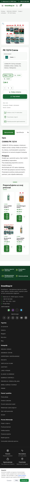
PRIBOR (3, 388)
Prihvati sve (24, 480)
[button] (3, 24)
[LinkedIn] (26, 318)
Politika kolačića (5, 430)
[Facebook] (4, 318)
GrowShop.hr (9, 6)
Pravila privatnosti (6, 427)
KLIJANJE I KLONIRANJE (7, 374)
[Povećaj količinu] (11, 87)
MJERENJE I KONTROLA (7, 377)
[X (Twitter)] (17, 318)
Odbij (16, 480)
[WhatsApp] (9, 310)
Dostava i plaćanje (6, 400)
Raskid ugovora (5, 437)
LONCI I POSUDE (5, 370)
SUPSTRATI (4, 367)
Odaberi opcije (20, 218)
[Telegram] (21, 310)
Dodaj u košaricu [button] (7, 216)
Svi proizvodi (4, 326)
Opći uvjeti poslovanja (7, 411)
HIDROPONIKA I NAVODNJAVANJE (10, 356)
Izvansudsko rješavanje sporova (9, 441)
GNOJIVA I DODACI (12, 11)
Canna (8, 107)
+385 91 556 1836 (7, 299)
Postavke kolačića (6, 434)
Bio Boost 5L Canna (7, 239)
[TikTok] (8, 318)
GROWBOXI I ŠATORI (6, 352)
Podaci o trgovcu (5, 423)
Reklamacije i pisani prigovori (8, 407)
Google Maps (6, 303)
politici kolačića (22, 475)
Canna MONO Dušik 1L (8, 206)
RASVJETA (4, 360)
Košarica (3, 330)
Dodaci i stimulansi (14, 105)
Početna (3, 11)
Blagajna (3, 333)
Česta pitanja (4, 397)
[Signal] (17, 310)
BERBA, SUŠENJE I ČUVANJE (9, 384)
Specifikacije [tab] (20, 132)
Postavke (9, 480)
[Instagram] (13, 318)
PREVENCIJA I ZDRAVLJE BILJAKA (10, 381)
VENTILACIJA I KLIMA (7, 363)
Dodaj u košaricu (16, 92)
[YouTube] (21, 318)
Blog (2, 341)
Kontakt (3, 414)
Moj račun (3, 337)
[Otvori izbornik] (2, 5)
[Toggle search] (16, 5)
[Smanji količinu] (4, 87)
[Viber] (13, 310)
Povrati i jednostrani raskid (8, 404)
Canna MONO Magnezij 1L (20, 239)
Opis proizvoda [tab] (8, 132)
